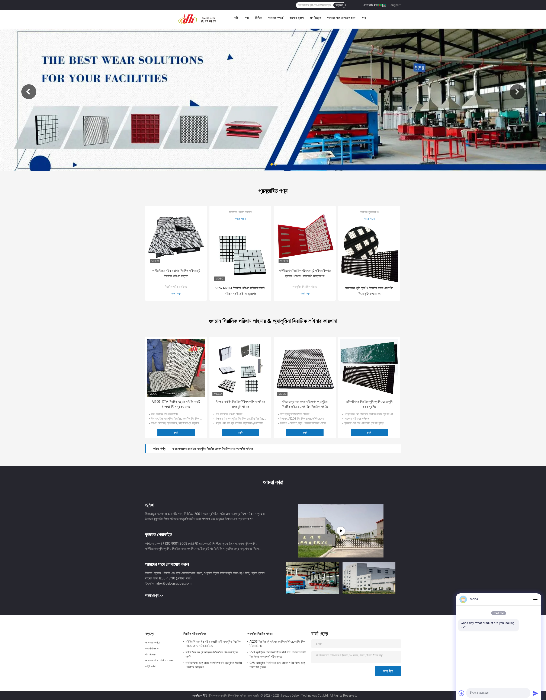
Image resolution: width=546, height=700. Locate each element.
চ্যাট (176, 432)
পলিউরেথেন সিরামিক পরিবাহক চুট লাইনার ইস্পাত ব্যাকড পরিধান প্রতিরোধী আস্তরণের (305, 273)
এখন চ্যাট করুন (370, 5)
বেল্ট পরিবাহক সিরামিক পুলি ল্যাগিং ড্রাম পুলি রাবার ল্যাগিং (369, 404)
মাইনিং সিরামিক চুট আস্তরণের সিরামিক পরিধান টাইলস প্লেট (212, 654)
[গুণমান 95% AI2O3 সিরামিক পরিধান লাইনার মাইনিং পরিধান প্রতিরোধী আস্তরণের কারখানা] (240, 254)
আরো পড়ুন (176, 293)
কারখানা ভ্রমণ (296, 17)
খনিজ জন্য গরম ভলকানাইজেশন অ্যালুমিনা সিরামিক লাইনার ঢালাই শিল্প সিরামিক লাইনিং (305, 404)
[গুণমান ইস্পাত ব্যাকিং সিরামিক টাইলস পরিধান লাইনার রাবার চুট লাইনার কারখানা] (240, 368)
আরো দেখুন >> (154, 595)
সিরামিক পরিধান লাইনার (176, 286)
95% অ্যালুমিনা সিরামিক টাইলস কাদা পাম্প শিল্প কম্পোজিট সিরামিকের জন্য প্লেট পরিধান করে (278, 654)
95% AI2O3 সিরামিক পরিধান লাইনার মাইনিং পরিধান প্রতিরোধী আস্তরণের (240, 291)
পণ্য (247, 17)
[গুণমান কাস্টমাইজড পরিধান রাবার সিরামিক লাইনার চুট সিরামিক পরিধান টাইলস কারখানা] (176, 237)
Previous (28, 91)
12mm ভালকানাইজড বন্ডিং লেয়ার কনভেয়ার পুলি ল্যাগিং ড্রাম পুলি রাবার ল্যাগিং (210, 448)
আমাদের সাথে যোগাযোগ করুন (341, 17)
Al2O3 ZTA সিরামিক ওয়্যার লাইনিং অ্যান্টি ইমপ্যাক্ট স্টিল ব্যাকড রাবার (176, 404)
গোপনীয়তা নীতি (199, 695)
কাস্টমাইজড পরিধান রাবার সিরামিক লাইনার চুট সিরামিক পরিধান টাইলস (176, 273)
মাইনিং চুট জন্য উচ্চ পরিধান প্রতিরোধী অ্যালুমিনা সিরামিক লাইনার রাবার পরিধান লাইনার (213, 644)
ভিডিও (258, 17)
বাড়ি (236, 17)
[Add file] (462, 693)
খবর (364, 17)
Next (517, 91)
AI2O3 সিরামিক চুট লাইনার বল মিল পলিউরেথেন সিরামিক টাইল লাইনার (277, 644)
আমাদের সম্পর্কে (275, 17)
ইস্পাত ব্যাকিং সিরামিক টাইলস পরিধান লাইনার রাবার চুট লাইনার (240, 404)
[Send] (535, 693)
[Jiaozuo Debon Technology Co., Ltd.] (197, 18)
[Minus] (535, 599)
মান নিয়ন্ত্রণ (315, 17)
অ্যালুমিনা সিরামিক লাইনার (304, 286)
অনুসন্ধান (339, 5)
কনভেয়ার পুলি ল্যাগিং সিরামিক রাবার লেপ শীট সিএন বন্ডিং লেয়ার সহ (369, 291)
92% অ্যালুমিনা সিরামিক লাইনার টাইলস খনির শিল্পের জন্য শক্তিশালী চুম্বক (277, 665)
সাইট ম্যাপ (150, 666)
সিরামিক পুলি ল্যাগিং (369, 212)
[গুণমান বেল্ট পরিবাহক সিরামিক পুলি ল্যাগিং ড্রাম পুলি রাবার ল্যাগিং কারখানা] (369, 368)
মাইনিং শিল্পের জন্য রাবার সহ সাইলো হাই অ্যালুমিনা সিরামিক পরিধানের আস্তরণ (214, 665)
